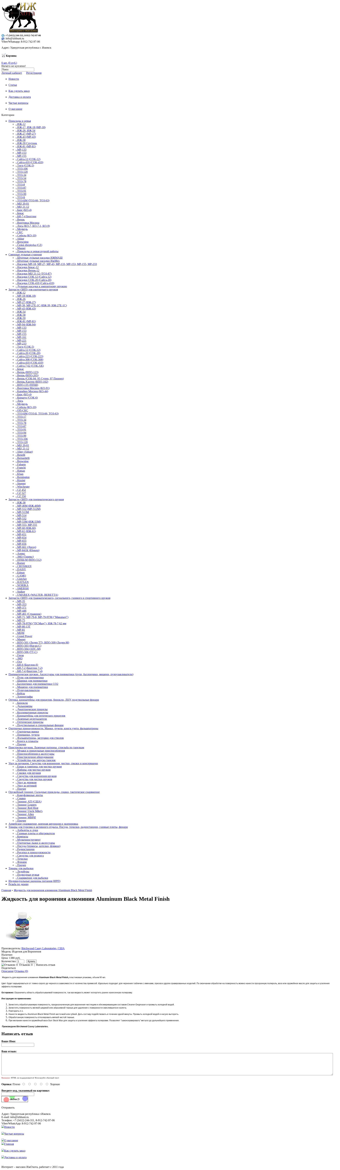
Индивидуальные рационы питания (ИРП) (34, 881)
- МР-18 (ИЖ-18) (26, 295)
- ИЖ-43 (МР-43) (26, 136)
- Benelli (20, 454)
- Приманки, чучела (27, 734)
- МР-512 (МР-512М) (28, 508)
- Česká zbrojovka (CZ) (29, 244)
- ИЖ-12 (21, 124)
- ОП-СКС (22, 410)
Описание (7, 971)
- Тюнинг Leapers (26, 804)
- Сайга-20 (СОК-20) (28, 353)
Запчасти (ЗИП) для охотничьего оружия (33, 289)
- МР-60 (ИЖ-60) (26, 528)
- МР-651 (21, 534)
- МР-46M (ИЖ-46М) (28, 505)
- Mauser (21, 248)
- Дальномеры (24, 706)
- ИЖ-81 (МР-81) (26, 146)
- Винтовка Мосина (27, 222)
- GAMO (21, 575)
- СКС (19, 232)
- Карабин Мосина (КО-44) (32, 391)
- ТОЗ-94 (21, 432)
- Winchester (23, 486)
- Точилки (22, 858)
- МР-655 (21, 540)
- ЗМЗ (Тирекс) (25, 556)
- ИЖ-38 (21, 502)
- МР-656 (21, 543)
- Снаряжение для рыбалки (32, 877)
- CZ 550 (21, 496)
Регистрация (33, 72)
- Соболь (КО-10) (26, 235)
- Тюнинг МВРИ (26, 817)
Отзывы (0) (21, 971)
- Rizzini (20, 480)
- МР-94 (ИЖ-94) (26, 324)
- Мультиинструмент (28, 839)
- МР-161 (21, 337)
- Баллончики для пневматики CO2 (37, 683)
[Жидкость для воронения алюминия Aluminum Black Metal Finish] (21, 945)
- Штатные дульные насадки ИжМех (38, 260)
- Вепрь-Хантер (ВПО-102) (32, 381)
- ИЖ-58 (21, 140)
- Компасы (22, 836)
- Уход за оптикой (26, 785)
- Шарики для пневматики (31, 680)
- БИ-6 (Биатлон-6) (27, 664)
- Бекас (20, 213)
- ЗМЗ (19, 658)
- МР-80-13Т (23, 626)
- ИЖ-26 (21, 299)
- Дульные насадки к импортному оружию (41, 286)
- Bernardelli (23, 458)
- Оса (19, 661)
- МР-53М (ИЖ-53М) (28, 521)
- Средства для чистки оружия (34, 779)
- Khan (19, 473)
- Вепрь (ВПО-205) (27, 375)
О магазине (11, 1140)
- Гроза (20, 655)
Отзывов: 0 (26, 964)
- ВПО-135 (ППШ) (27, 384)
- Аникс (20, 553)
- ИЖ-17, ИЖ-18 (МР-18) (31, 127)
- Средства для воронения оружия (36, 776)
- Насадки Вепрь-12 (27, 270)
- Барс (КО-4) (24, 209)
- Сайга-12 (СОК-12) (28, 159)
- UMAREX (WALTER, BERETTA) (37, 594)
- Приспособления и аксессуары (35, 753)
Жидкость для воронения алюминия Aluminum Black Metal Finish (53, 890)
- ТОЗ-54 (21, 178)
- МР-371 (21, 607)
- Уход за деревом (26, 782)
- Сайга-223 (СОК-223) (29, 356)
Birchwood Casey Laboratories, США (43, 948)
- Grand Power (24, 636)
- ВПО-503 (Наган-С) (28, 645)
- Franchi (21, 467)
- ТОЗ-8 (20, 184)
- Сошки (21, 798)
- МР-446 (21, 610)
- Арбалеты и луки (27, 830)
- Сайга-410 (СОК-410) (29, 162)
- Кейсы (20, 693)
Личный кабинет (11, 72)
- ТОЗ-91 (21, 190)
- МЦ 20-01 (22, 203)
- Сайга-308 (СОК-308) (29, 359)
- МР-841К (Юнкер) (27, 550)
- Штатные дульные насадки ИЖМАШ (39, 257)
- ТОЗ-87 (21, 187)
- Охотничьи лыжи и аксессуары (35, 842)
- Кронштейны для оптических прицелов (40, 715)
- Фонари (21, 861)
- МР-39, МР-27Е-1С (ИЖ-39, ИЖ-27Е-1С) (41, 305)
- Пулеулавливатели (28, 690)
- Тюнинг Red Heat (27, 807)
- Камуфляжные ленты (29, 795)
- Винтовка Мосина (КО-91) (33, 388)
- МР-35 (20, 601)
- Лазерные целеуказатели (31, 718)
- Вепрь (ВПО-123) (27, 372)
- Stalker (20, 591)
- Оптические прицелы (29, 722)
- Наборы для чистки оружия (33, 769)
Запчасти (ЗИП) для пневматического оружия (36, 499)
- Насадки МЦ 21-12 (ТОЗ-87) (34, 273)
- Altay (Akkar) (24, 451)
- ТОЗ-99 (21, 194)
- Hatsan (20, 470)
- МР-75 (20, 620)
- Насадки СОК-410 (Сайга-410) (35, 283)
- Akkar (20, 238)
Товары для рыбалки (20, 868)
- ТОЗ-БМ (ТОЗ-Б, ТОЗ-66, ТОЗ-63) (37, 413)
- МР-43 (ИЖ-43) (26, 308)
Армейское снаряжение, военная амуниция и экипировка (43, 823)
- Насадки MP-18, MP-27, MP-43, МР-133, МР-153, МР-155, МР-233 (56, 264)
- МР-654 (21, 537)
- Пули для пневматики (30, 677)
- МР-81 (20, 629)
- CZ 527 (21, 493)
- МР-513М (22, 512)
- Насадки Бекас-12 (27, 267)
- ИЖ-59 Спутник (26, 143)
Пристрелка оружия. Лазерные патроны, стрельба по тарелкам (46, 747)
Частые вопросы (14, 1133)
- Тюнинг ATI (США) (28, 801)
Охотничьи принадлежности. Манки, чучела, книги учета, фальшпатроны (53, 728)
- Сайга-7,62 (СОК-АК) (30, 365)
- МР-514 (21, 515)
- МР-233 (21, 343)
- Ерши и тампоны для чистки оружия (39, 766)
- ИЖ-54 (21, 311)
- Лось (19, 400)
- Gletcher (21, 578)
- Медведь (22, 229)
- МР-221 (21, 340)
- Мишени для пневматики (32, 687)
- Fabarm (21, 464)
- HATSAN (22, 582)
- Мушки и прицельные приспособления (40, 750)
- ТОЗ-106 (22, 168)
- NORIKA (22, 585)
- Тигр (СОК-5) (25, 165)
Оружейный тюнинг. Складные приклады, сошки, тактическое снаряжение (54, 791)
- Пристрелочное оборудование (34, 757)
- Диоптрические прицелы (32, 709)
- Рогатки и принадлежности (33, 852)
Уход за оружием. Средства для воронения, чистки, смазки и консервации (53, 763)
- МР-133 (21, 149)
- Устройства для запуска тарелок (36, 760)
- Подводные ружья (27, 874)
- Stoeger (21, 483)
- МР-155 (21, 155)
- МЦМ (20, 632)
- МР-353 (21, 604)
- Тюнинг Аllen (25, 814)
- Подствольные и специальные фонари (40, 725)
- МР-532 (21, 518)
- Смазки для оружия (28, 772)
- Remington (23, 477)
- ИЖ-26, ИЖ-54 (25, 130)
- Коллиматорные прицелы (32, 712)
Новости (9, 1126)
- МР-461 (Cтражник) (28, 613)
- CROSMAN (24, 566)
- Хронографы (24, 696)
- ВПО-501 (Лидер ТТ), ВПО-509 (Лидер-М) (42, 642)
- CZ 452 (21, 489)
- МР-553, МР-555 (26, 524)
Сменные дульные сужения (25, 254)
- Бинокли (22, 702)
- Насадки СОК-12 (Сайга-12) (33, 276)
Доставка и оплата (15, 1157)
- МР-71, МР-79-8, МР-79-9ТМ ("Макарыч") (42, 617)
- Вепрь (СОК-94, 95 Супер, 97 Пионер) (40, 378)
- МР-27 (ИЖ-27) (26, 302)
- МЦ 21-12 (22, 206)
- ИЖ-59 (21, 318)
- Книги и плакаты (27, 741)
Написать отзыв (45, 964)
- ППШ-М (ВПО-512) (28, 559)
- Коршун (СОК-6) (27, 397)
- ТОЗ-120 (22, 171)
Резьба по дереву (18, 884)
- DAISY (21, 569)
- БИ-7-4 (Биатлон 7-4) (29, 671)
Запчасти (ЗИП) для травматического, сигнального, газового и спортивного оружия (59, 597)
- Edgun (20, 572)
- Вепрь (20, 219)
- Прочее (21, 744)
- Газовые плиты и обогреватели (35, 833)
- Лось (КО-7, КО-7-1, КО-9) (33, 225)
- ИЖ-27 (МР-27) (26, 133)
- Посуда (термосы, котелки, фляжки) (38, 846)
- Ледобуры (22, 871)
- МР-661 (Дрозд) (26, 547)
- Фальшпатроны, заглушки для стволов (40, 737)
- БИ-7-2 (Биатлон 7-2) (29, 667)
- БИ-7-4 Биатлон (26, 216)
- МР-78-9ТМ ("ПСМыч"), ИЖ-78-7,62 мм (41, 623)
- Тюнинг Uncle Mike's (29, 811)
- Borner (20, 563)
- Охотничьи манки (27, 731)
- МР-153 (21, 152)
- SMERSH (22, 588)
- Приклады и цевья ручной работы (37, 251)
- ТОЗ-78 (21, 181)
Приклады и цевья (19, 120)
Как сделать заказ (14, 1150)
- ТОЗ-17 (21, 416)
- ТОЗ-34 (21, 175)
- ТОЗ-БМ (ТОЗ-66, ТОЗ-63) (32, 200)
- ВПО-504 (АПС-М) (28, 648)
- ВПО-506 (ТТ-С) (26, 652)
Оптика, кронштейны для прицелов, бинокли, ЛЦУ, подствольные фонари (53, 699)
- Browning (22, 241)
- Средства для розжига (30, 855)
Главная (6, 890)
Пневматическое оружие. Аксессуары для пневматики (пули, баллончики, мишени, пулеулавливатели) (70, 674)
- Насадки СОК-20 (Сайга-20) (33, 279)
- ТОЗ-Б (20, 197)
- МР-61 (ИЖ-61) (26, 531)
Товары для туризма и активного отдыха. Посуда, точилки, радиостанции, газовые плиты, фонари (68, 826)
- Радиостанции (25, 849)
